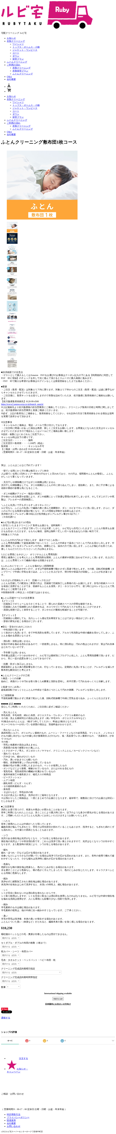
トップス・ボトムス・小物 (26, 47)
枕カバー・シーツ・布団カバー (17, 951)
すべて (10, 1041)
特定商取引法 (13, 1114)
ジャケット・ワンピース (24, 50)
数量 (3, 987)
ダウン (15, 56)
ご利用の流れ (13, 65)
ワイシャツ (18, 44)
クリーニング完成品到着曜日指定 (18, 968)
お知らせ (11, 38)
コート (15, 53)
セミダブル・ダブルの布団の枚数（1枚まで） (24, 943)
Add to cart (58, 998)
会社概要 (11, 79)
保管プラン (18, 59)
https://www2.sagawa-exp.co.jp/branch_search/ (22, 404)
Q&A (9, 76)
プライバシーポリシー (18, 1117)
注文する (23, 1058)
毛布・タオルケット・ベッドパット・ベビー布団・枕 (28, 960)
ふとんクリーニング (17, 62)
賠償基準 (11, 1120)
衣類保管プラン (20, 71)
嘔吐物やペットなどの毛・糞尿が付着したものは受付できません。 (35, 934)
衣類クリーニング (16, 41)
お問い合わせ (13, 1126)
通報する (5, 1018)
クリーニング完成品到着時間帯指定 (19, 977)
